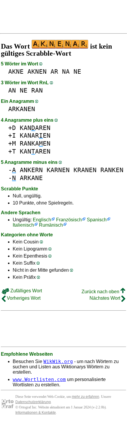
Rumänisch (51, 225)
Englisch (42, 219)
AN (12, 90)
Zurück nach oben (101, 291)
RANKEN (111, 170)
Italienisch (23, 225)
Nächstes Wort (105, 298)
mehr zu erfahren (85, 397)
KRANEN (85, 170)
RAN (37, 90)
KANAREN (35, 127)
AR (54, 71)
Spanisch (97, 219)
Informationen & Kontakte (35, 413)
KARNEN (58, 170)
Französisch (69, 219)
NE (77, 71)
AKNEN (37, 71)
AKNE (16, 71)
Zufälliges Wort (25, 290)
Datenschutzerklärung (33, 402)
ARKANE (31, 178)
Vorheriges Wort (23, 298)
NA (66, 71)
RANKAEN (35, 143)
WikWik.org (58, 361)
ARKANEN (21, 109)
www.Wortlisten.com (39, 379)
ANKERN (31, 170)
